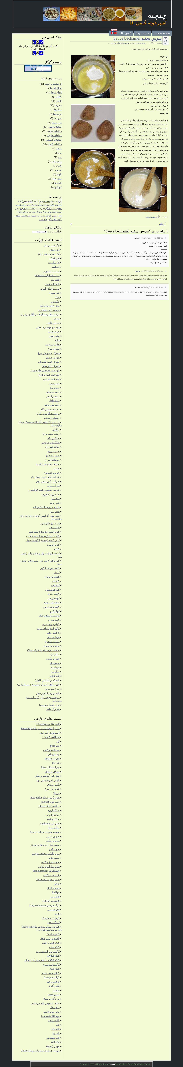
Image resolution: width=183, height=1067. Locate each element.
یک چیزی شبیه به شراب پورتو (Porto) (40, 1050)
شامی (56, 468)
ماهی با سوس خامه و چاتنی (45, 1003)
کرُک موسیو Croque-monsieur (44, 905)
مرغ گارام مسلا (51, 998)
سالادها (58, 109)
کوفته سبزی (53, 594)
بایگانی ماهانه (54, 231)
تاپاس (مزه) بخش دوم (48, 780)
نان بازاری (54, 675)
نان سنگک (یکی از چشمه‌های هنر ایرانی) (38, 684)
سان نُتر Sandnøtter (50, 823)
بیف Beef (55, 745)
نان (60, 165)
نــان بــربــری (52, 688)
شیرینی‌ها (57, 122)
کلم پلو (56, 581)
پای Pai (56, 762)
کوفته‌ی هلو (54, 598)
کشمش (33, 216)
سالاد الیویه (54, 810)
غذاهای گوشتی (54, 139)
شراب (53, 208)
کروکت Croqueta (51, 918)
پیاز (59, 215)
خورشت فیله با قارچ (49, 374)
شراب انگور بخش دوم (48, 481)
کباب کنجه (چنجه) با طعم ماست (43, 536)
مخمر (49, 212)
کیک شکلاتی (53, 955)
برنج (41, 201)
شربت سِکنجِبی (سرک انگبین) (44, 490)
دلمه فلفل (54, 400)
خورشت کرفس (51, 379)
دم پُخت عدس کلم (50, 409)
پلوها (59, 174)
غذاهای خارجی (116, 43)
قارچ (22, 208)
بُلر (58, 741)
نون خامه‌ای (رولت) (49, 705)
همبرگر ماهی (53, 709)
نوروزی (58, 170)
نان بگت (55, 1029)
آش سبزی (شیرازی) (49, 254)
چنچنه (156, 15)
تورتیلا (56, 793)
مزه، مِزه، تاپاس (51, 1011)
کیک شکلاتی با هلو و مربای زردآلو (42, 960)
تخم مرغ (27, 201)
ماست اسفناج (52, 641)
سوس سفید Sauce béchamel (137, 38)
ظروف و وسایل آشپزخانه (46, 507)
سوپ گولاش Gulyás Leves (46, 853)
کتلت (57, 549)
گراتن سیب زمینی (50, 973)
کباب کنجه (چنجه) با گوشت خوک (43, 540)
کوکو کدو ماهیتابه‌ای (49, 615)
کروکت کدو (53, 922)
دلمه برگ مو (53, 396)
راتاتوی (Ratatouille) (49, 806)
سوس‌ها (126, 43)
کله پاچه (55, 585)
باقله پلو (55, 279)
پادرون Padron (52, 758)
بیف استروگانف (51, 750)
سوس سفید (150, 217)
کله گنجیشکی (52, 589)
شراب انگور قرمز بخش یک (45, 477)
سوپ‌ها (58, 118)
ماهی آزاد (54, 654)
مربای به (55, 667)
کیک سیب (54, 947)
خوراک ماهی (53, 658)
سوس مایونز (53, 836)
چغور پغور (54, 335)
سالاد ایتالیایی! (52, 814)
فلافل (57, 883)
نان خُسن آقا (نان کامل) (47, 680)
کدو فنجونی (53, 909)
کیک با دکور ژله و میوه (48, 628)
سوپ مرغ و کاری (50, 862)
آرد (157, 217)
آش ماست (54, 262)
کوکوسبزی (54, 620)
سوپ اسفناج (53, 455)
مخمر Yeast (54, 994)
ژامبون (54, 216)
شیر (43, 208)
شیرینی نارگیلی (51, 875)
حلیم (57, 340)
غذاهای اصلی (55, 126)
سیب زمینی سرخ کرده (48, 464)
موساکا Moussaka (50, 1016)
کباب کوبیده (53, 544)
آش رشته (55, 249)
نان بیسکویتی (53, 1037)
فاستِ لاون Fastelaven (48, 879)
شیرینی (38, 208)
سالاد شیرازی (52, 446)
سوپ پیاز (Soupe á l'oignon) (45, 845)
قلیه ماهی (54, 527)
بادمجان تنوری (52, 284)
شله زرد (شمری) (51, 494)
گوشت (43, 219)
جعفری (58, 204)
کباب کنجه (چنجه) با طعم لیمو (44, 531)
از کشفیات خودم (53, 83)
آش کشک (54, 258)
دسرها (58, 105)
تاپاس (59, 101)
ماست (59, 212)
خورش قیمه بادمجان (49, 361)
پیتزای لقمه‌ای (52, 771)
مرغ (45, 212)
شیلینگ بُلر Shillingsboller (46, 870)
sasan (137, 271)
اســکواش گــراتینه (50, 732)
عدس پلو (55, 511)
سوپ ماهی (54, 857)
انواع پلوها (56, 92)
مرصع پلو (55, 663)
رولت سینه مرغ (51, 433)
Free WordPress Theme (124, 1064)
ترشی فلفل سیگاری (49, 310)
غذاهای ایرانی (54, 131)
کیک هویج (55, 968)
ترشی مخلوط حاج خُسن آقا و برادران (40, 314)
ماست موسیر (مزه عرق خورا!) (43, 650)
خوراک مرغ (54, 348)
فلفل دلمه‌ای (30, 208)
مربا (59, 152)
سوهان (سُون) (52, 459)
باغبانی (58, 96)
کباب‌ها (58, 182)
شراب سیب (53, 485)
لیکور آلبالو (54, 985)
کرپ (57, 913)
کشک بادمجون (52, 576)
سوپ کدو (54, 849)
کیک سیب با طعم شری (48, 951)
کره (38, 216)
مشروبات (57, 161)
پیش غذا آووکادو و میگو (47, 775)
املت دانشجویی (51, 271)
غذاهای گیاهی (54, 144)
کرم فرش (44, 216)
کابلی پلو (55, 896)
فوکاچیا (56, 892)
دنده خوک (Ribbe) (50, 801)
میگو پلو (55, 671)
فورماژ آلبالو (53, 888)
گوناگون (57, 187)
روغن (46, 204)
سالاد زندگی (53, 438)
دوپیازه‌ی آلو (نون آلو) (48, 413)
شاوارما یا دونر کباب (49, 866)
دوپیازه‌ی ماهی (52, 417)
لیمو (17, 208)
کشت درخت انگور (50, 568)
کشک (28, 216)
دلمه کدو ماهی (52, 404)
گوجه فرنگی (55, 219)
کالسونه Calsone (51, 900)
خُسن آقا (126, 33)
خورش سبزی (53, 357)
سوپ (28, 205)
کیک (25, 216)
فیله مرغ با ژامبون (50, 523)
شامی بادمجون (52, 472)
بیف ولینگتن (53, 754)
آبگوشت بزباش (52, 245)
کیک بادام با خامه (51, 942)
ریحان (40, 204)
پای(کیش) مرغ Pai (50, 938)
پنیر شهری (54, 292)
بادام (52, 201)
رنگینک (56, 429)
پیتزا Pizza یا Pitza (50, 767)
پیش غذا (57, 178)
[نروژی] (114, 33)
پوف (57, 297)
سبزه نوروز (54, 451)
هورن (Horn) (53, 1046)
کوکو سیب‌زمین (51, 607)
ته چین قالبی (53, 323)
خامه (52, 204)
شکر (48, 208)
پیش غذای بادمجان (50, 305)
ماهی (59, 148)
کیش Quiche (53, 934)
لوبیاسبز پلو (54, 637)
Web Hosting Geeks (142, 1064)
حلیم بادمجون (52, 344)
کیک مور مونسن (51, 964)
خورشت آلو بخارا (51, 366)
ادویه (55, 201)
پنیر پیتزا (22, 211)
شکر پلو (55, 498)
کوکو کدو (55, 611)
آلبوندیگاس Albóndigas (48, 724)
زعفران (34, 205)
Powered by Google (38, 70)
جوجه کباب (54, 331)
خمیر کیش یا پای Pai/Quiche (45, 797)
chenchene (141, 43)
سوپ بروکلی (53, 840)
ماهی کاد (55, 1007)
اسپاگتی (55, 267)
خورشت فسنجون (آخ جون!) (45, 370)
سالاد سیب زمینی (50, 442)
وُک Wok (55, 1042)
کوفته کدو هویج (52, 602)
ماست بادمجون (51, 645)
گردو (22, 216)
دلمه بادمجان (53, 392)
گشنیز (17, 216)
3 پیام (162, 224)
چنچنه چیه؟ (142, 33)
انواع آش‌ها (56, 88)
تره (19, 201)
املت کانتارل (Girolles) (47, 275)
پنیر (27, 212)
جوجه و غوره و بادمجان (48, 327)
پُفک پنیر (55, 301)
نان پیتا (56, 1033)
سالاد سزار (54, 827)
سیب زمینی (20, 204)
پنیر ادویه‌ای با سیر (50, 288)
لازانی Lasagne (52, 977)
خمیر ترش (54, 383)
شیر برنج (55, 502)
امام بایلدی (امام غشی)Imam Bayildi (40, 728)
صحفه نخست (162, 33)
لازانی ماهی (53, 981)
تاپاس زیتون (53, 784)
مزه (60, 157)
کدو (49, 216)
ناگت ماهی (54, 1020)
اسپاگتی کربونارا (51, 737)
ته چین (56, 318)
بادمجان (46, 201)
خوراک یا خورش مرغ (49, 353)
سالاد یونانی (53, 819)
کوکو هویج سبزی (51, 624)
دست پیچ (55, 387)
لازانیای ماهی (53, 632)
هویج (33, 212)
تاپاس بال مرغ (52, 788)
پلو (30, 212)
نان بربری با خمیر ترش (48, 693)
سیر (59, 208)
